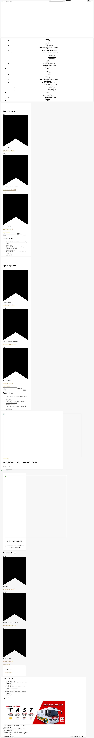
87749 (66, 0)
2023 (49, 40)
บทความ (47, 44)
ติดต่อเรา (48, 67)
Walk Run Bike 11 (8, 229)
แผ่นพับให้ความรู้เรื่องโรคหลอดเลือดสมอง (49, 47)
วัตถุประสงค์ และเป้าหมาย (49, 63)
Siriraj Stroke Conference (49, 50)
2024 (49, 42)
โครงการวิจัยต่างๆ (49, 45)
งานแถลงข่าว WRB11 (9, 151)
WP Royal (12, 736)
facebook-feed (8, 672)
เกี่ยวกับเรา (47, 62)
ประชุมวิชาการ (47, 48)
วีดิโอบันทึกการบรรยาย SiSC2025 (50, 52)
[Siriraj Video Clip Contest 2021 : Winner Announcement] (9, 472)
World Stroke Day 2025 (9, 190)
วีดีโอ (47, 60)
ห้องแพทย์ (52, 53)
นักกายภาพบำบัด (52, 57)
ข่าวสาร (47, 39)
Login (47, 68)
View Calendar (6, 232)
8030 (20, 233)
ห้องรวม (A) (52, 58)
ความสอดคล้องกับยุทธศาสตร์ (49, 65)
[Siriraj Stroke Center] (6, 1)
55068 (20, 388)
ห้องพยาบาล (52, 55)
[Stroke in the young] (3, 472)
